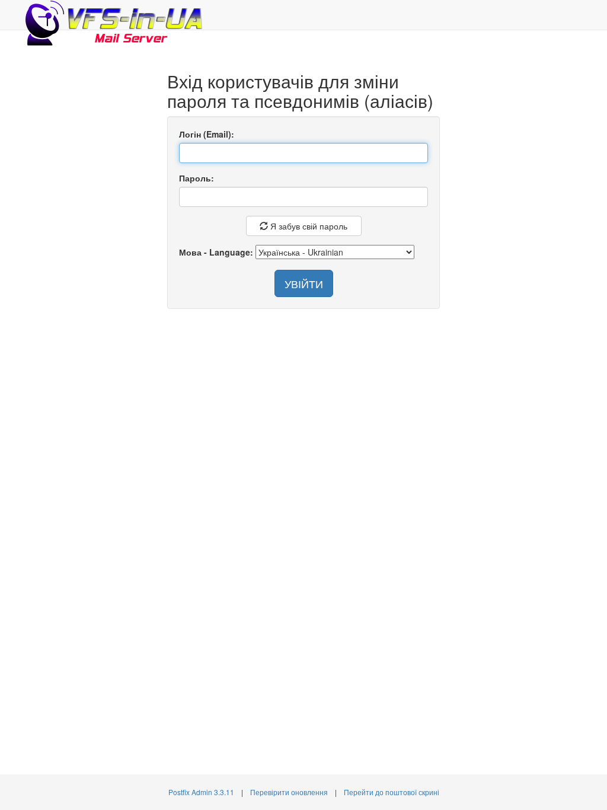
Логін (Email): (206, 134)
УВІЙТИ (304, 283)
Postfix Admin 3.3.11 (201, 792)
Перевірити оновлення (289, 792)
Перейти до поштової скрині (391, 792)
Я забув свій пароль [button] (307, 226)
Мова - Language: (216, 252)
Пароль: (196, 178)
